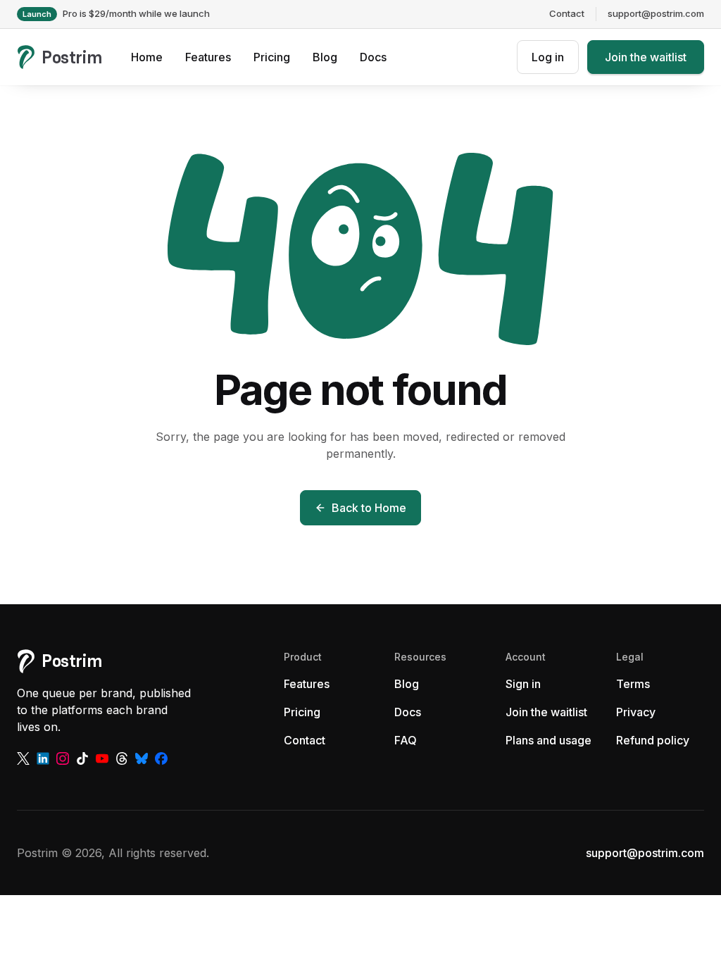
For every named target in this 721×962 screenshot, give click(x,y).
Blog (325, 57)
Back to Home (369, 508)
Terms (633, 684)
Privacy (636, 712)
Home (147, 57)
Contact (566, 13)
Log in (548, 57)
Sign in (523, 684)
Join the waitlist (645, 57)
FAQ (405, 740)
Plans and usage (548, 740)
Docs (373, 57)
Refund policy (652, 740)
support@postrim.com (656, 13)
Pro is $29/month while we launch (116, 13)
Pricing (271, 57)
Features (208, 57)
